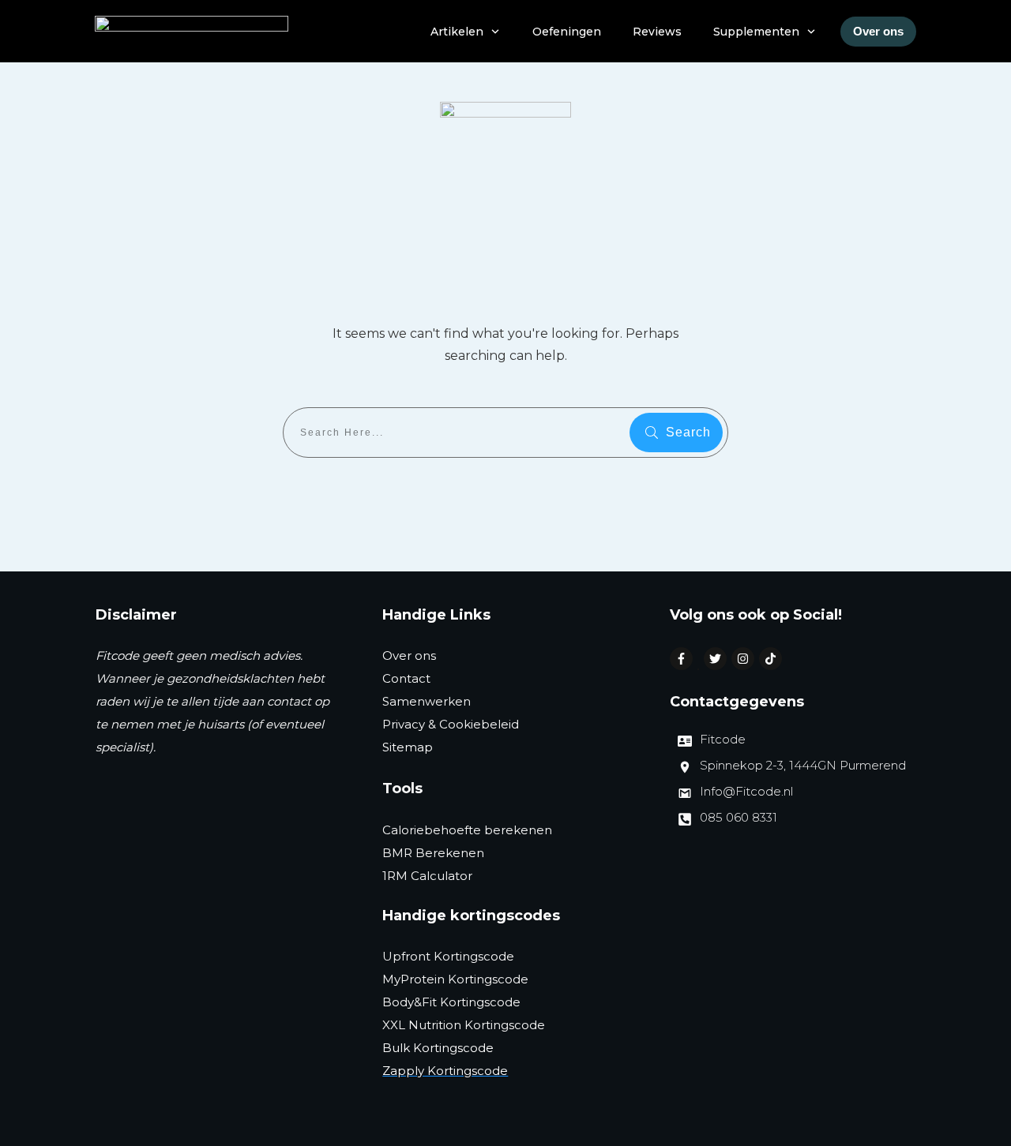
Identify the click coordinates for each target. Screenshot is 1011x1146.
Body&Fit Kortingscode (451, 1001)
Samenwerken (426, 701)
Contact (406, 678)
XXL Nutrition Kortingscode (463, 1024)
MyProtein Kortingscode (455, 979)
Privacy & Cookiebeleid (450, 724)
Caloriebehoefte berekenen (467, 829)
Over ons (409, 655)
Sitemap (407, 747)
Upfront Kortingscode (448, 956)
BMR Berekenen (433, 852)
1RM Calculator (427, 875)
